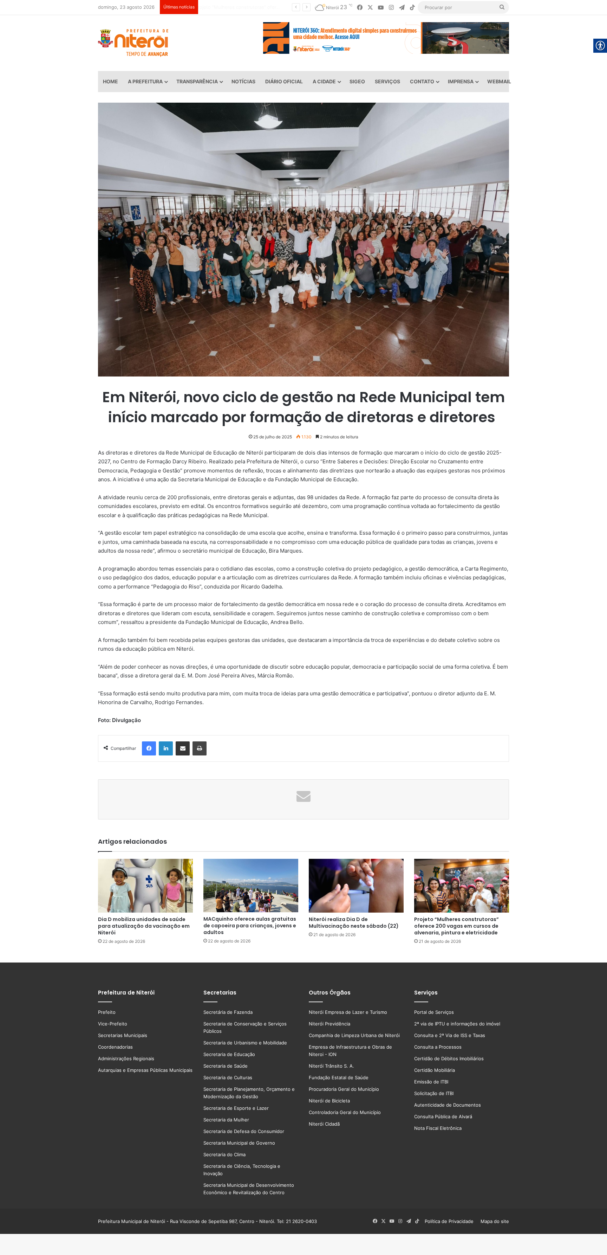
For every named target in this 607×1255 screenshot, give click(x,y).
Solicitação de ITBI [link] (433, 1093)
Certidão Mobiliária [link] (434, 1070)
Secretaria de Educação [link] (229, 1054)
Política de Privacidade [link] (451, 1221)
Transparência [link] (197, 81)
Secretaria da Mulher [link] (226, 1119)
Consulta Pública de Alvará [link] (443, 1116)
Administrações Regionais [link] (126, 1058)
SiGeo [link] (357, 81)
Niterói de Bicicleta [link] (329, 1100)
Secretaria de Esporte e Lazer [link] (236, 1108)
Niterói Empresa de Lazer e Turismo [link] (348, 1012)
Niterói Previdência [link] (329, 1023)
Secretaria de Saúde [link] (225, 1066)
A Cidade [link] (324, 81)
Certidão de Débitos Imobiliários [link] (449, 1058)
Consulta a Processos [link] (438, 1047)
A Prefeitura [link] (145, 81)
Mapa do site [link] (493, 1221)
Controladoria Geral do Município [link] (345, 1112)
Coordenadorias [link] (115, 1047)
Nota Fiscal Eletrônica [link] (438, 1128)
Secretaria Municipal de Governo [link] (239, 1143)
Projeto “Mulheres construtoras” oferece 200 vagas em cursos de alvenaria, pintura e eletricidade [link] (456, 926)
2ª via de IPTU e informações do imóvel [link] (457, 1023)
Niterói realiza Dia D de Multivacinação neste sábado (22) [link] (354, 922)
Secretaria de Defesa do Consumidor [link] (243, 1131)
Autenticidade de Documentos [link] (447, 1105)
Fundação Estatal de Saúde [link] (338, 1077)
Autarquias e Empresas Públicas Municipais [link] (145, 1070)
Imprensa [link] (461, 81)
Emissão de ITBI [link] (431, 1082)
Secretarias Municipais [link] (122, 1035)
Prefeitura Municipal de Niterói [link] (131, 1221)
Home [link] (110, 81)
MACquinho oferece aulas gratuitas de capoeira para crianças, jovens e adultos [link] (249, 925)
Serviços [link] (387, 81)
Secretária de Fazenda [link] (228, 1012)
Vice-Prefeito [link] (112, 1023)
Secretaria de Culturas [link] (227, 1077)
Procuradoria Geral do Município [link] (344, 1089)
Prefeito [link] (107, 1012)
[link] (359, 7)
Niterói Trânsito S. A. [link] (331, 1066)
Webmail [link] (499, 81)
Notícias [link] (243, 81)
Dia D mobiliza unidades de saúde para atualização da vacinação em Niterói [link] (144, 926)
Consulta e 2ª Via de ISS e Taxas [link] (449, 1035)
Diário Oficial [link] (284, 81)
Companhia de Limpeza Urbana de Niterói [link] (354, 1035)
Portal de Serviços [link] (434, 1012)
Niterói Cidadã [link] (324, 1124)
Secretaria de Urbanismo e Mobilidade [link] (245, 1042)
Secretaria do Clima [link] (224, 1154)
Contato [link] (422, 81)
